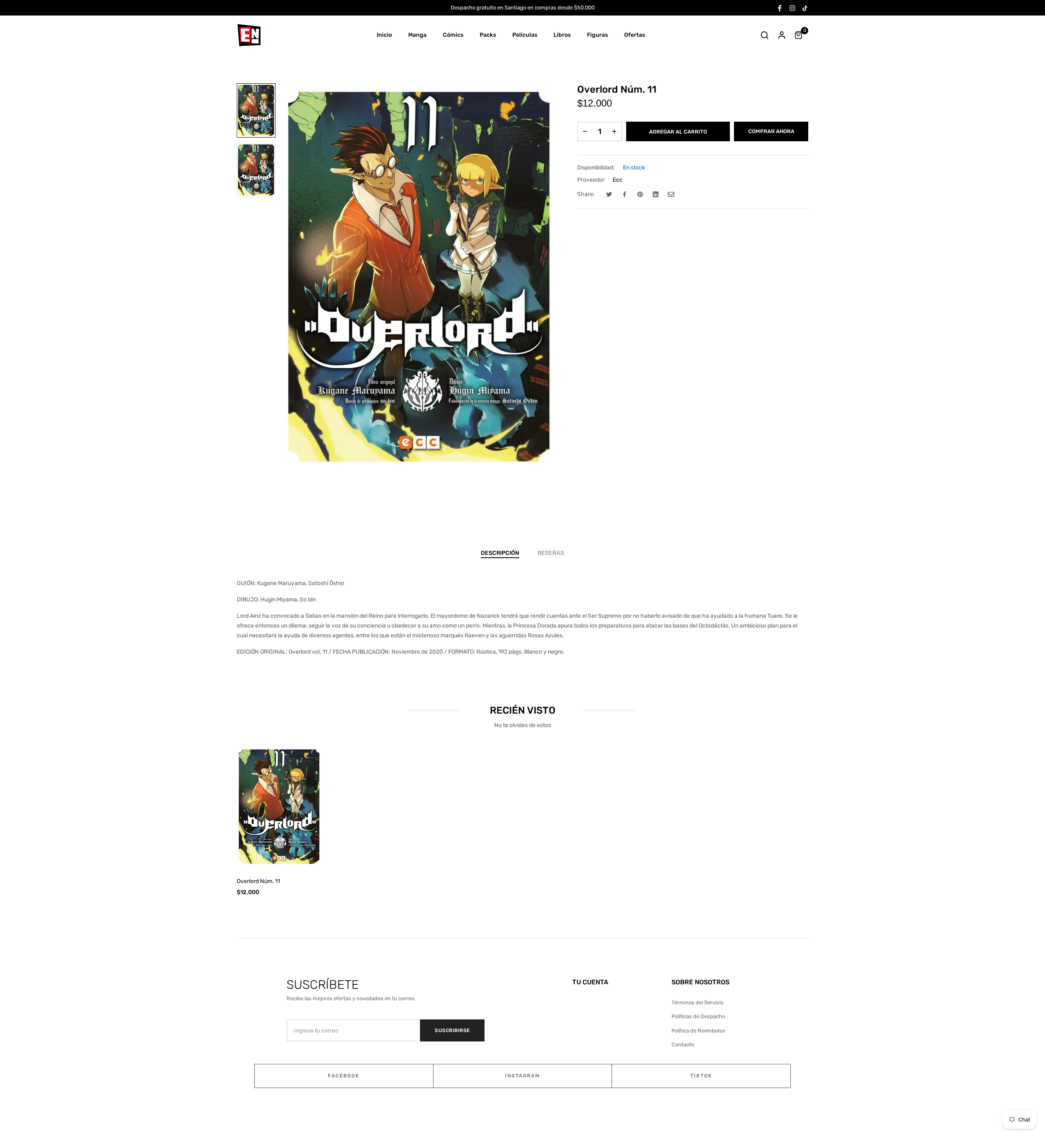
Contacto (682, 1044)
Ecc (618, 179)
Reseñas (551, 553)
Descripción (500, 553)
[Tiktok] (805, 7)
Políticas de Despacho (698, 1016)
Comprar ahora (771, 131)
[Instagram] (792, 7)
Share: (586, 194)
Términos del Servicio (697, 1002)
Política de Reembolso (698, 1031)
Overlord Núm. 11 (258, 881)
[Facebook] (779, 7)
